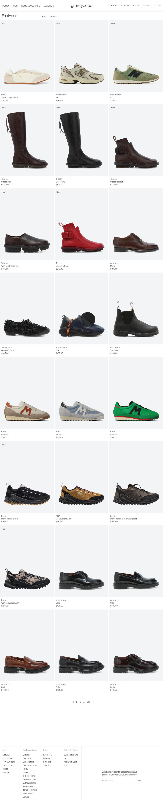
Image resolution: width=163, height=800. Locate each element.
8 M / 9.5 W (93, 437)
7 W (13, 603)
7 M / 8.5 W (28, 100)
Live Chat (6, 772)
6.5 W (8, 603)
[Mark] (136, 224)
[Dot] (82, 308)
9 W (35, 603)
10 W (46, 603)
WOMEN (6, 6)
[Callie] (27, 645)
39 (13, 182)
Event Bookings (29, 783)
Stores (5, 769)
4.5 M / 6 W (17, 97)
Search (113, 5)
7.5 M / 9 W (39, 100)
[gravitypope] (81, 6)
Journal (124, 5)
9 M (13, 519)
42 (118, 266)
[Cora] (82, 561)
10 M (24, 519)
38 (9, 182)
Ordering (26, 755)
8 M (3, 519)
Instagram (47, 758)
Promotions (7, 765)
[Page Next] (93, 702)
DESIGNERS (49, 6)
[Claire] (136, 645)
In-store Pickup (29, 776)
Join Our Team (9, 762)
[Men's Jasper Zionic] (82, 477)
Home (44, 17)
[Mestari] (27, 393)
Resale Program (29, 779)
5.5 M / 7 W (38, 97)
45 (128, 266)
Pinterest (47, 762)
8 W (24, 603)
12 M (47, 519)
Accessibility (28, 786)
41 (74, 182)
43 (121, 266)
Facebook (47, 755)
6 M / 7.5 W (6, 100)
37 (6, 182)
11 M (36, 519)
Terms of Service (30, 790)
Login (136, 5)
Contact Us (7, 758)
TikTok (46, 765)
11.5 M (41, 519)
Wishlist (147, 5)
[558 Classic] (136, 308)
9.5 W (40, 603)
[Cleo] (136, 561)
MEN (15, 6)
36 (2, 182)
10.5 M (30, 519)
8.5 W (29, 603)
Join (139, 780)
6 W (3, 603)
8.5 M (8, 519)
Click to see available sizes (121, 347)
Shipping (26, 772)
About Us (6, 755)
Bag (158, 5)
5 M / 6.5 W (28, 97)
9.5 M (18, 519)
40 (16, 182)
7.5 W (19, 603)
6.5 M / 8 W (17, 100)
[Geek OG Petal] (27, 308)
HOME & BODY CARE (30, 6)
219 (88, 702)
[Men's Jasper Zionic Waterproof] (136, 477)
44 (125, 266)
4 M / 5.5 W (6, 97)
